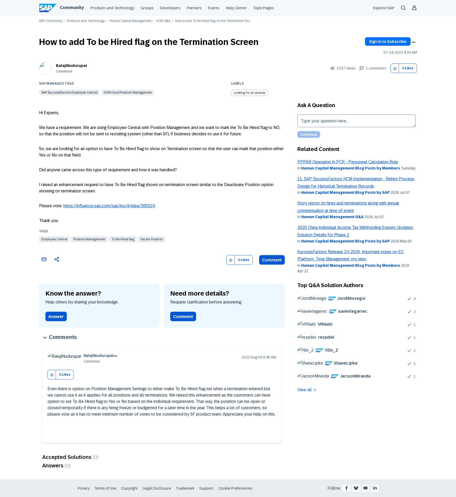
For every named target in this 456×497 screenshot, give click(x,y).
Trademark (185, 488)
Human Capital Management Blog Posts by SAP (345, 192)
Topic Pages (263, 8)
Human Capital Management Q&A (332, 217)
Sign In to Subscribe (387, 41)
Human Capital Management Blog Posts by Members (350, 168)
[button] (395, 68)
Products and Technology (112, 8)
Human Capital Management (130, 21)
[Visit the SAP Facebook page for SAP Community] (346, 488)
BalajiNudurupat (71, 65)
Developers (170, 8)
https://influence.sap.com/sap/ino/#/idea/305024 (109, 206)
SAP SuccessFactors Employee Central (69, 92)
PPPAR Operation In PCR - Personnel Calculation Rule (347, 162)
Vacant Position (151, 239)
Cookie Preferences (235, 488)
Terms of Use (105, 488)
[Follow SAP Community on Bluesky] (356, 488)
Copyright (129, 488)
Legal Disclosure (156, 488)
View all (304, 390)
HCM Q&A (163, 21)
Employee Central (54, 239)
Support (206, 488)
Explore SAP (384, 8)
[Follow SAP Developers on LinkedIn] (375, 488)
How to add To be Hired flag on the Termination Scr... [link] (213, 21)
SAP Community (50, 21)
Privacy (84, 488)
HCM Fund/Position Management (128, 92)
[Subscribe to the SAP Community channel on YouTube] (365, 488)
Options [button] (413, 42)
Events (214, 8)
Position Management (89, 239)
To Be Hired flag (122, 239)
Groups (147, 8)
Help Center (236, 8)
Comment (272, 260)
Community (72, 7)
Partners (194, 8)
